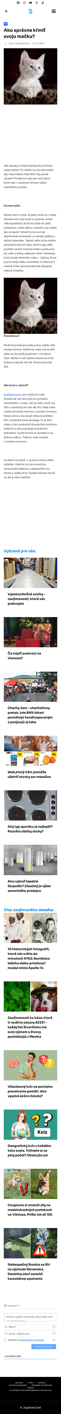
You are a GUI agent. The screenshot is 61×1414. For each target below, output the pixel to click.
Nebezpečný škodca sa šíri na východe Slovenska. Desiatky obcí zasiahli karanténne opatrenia (29, 1272)
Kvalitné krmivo (13, 395)
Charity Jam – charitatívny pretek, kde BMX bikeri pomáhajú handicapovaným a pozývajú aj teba (30, 715)
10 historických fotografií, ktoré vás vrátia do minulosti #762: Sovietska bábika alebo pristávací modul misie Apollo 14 (29, 958)
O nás (30, 1383)
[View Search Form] (6, 11)
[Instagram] (24, 2)
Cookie (30, 1388)
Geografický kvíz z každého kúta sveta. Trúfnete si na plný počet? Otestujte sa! (29, 1150)
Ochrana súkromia (18, 1385)
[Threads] (36, 2)
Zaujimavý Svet (22, 43)
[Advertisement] (30, 515)
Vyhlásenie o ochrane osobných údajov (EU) (31, 1390)
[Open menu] (53, 11)
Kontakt (42, 1383)
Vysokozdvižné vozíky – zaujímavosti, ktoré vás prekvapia (27, 599)
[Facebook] (18, 2)
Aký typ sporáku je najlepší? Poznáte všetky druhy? (30, 829)
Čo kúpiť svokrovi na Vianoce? (24, 656)
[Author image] (6, 44)
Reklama (19, 1383)
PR (5, 23)
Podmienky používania (42, 1385)
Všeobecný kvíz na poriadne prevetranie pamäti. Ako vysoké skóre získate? (30, 1091)
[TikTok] (42, 2)
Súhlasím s (26, 1340)
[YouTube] (30, 2)
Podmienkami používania (31, 1340)
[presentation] (30, 573)
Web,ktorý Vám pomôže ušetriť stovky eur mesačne (29, 774)
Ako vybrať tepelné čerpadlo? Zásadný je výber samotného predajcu (29, 886)
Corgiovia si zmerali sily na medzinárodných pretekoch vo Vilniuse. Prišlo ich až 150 (30, 1210)
